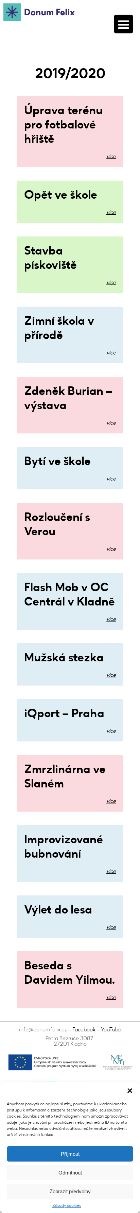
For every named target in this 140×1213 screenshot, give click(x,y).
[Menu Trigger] (123, 24)
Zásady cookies (66, 1205)
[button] (129, 1090)
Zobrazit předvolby (70, 1191)
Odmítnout (70, 1173)
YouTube (111, 1029)
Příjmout (70, 1154)
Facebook (83, 1029)
